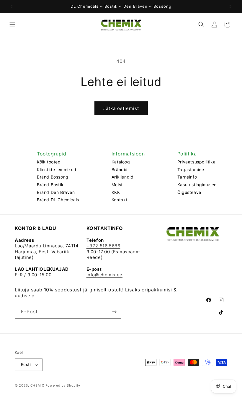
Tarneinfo (187, 176)
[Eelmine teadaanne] (11, 6)
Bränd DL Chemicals (58, 199)
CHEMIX (37, 385)
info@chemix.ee (104, 275)
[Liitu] (114, 312)
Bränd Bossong (52, 176)
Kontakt (119, 199)
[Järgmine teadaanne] (230, 6)
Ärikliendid (123, 176)
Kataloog (121, 161)
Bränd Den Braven (56, 192)
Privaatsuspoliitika (196, 161)
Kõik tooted (49, 161)
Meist (117, 184)
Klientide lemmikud (56, 169)
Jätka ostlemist (121, 108)
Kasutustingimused (197, 184)
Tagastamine (190, 169)
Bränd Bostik (50, 184)
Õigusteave (189, 192)
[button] (12, 24)
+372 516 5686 (103, 246)
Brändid (120, 169)
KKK (116, 192)
